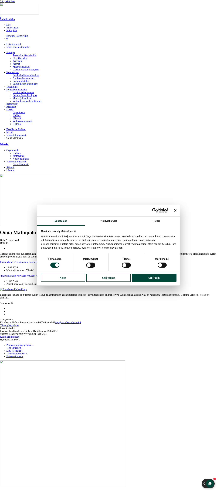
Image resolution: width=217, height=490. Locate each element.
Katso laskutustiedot (10, 336)
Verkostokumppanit (22, 121)
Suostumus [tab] (60, 220)
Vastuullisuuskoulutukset (25, 83)
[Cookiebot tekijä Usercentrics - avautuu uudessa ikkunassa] (154, 210)
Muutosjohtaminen (22, 98)
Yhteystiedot (12, 27)
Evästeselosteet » (14, 356)
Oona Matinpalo (21, 164)
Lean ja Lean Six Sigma (25, 95)
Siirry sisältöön (7, 1)
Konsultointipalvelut (16, 89)
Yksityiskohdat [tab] (108, 220)
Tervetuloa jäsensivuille (24, 55)
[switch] (90, 265)
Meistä (9, 109)
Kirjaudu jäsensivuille (17, 35)
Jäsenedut (17, 61)
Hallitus (16, 115)
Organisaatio (19, 112)
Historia (17, 124)
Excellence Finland (16, 129)
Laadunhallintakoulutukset (26, 75)
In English (11, 30)
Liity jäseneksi (13, 44)
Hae (8, 24)
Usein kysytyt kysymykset (26, 69)
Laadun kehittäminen (23, 92)
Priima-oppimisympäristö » (19, 345)
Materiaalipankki (21, 66)
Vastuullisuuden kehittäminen (27, 101)
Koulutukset (12, 72)
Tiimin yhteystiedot (9, 325)
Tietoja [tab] (156, 220)
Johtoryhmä (18, 155)
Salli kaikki (154, 277)
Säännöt (17, 118)
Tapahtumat (12, 86)
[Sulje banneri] (175, 210)
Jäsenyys (10, 52)
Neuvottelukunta (21, 158)
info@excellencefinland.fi (68, 322)
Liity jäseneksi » (14, 350)
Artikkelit (11, 106)
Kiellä (63, 277)
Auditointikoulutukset (23, 78)
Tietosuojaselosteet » (16, 353)
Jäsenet (16, 63)
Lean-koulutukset (21, 81)
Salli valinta (108, 277)
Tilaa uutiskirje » (14, 347)
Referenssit (11, 104)
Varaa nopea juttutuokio (18, 47)
